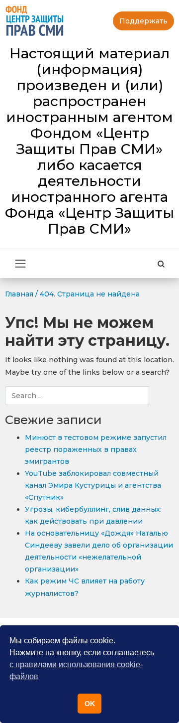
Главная (19, 293)
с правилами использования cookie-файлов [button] (76, 670)
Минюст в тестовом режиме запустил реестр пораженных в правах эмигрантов (96, 449)
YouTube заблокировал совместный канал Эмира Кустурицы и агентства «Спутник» (93, 485)
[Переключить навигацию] (20, 263)
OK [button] (90, 704)
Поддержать (143, 20)
